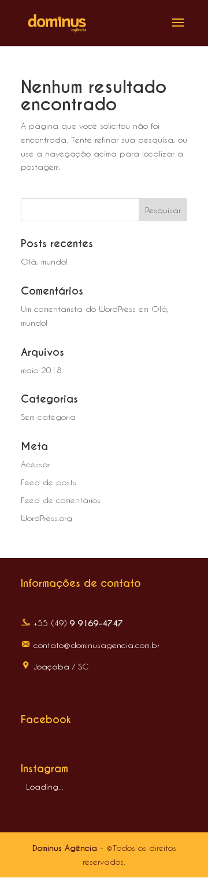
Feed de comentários (61, 500)
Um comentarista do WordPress (78, 309)
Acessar (35, 464)
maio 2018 (41, 370)
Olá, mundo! (44, 261)
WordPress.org (46, 518)
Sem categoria (48, 417)
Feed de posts (48, 482)
